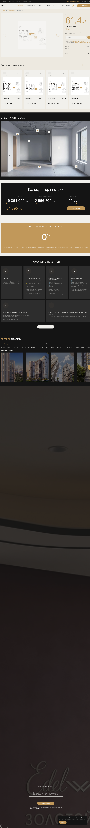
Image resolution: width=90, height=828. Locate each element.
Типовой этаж (65, 344)
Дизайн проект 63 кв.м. (64, 347)
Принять (63, 822)
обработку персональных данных (82, 42)
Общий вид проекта (7, 344)
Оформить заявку (76, 208)
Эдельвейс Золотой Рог (8, 350)
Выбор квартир (11, 10)
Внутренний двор (44, 344)
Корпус (67, 46)
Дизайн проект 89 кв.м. (46, 347)
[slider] (6, 203)
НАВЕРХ (4, 826)
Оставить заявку (76, 65)
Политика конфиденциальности (77, 819)
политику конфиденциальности (78, 41)
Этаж (66, 51)
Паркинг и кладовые (28, 347)
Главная (4, 10)
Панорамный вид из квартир (10, 347)
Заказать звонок (46, 326)
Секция (67, 48)
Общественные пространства (26, 344)
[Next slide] (58, 35)
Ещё (55, 5)
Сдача (66, 53)
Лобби (56, 344)
